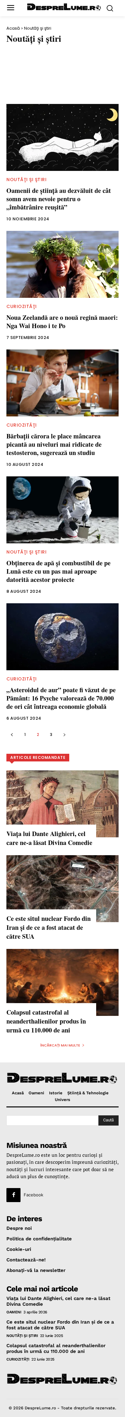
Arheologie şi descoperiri (72, 64)
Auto (74, 76)
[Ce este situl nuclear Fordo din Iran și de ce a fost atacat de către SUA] (62, 888)
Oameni (13, 1312)
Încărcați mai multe (60, 1045)
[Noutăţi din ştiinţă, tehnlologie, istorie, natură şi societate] (64, 7)
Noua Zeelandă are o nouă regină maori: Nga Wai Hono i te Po (62, 321)
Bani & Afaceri (25, 87)
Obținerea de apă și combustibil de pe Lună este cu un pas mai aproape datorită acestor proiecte (58, 571)
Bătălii (65, 87)
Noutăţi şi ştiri (26, 179)
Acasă (13, 28)
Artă (15, 76)
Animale (18, 64)
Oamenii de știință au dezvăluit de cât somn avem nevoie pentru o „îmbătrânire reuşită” (58, 199)
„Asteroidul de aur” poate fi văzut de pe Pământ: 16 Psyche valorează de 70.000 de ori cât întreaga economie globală (61, 698)
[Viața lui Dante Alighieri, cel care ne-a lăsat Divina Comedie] (62, 803)
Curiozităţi (21, 306)
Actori (17, 53)
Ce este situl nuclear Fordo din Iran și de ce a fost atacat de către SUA (48, 927)
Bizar (95, 87)
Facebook (33, 1194)
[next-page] (64, 734)
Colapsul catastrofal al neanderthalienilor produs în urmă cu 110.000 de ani (46, 1021)
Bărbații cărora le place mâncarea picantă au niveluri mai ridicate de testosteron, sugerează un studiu (54, 444)
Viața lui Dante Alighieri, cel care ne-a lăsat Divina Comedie (49, 838)
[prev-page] (11, 734)
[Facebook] (13, 1195)
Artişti (44, 76)
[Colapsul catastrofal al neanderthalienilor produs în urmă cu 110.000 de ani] (62, 982)
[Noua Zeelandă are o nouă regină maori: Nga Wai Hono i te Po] (62, 264)
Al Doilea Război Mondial (69, 53)
